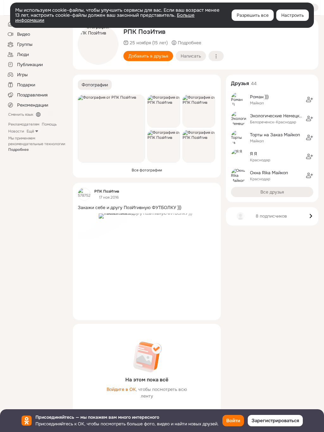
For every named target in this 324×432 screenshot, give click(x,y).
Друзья (240, 83)
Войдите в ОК (121, 389)
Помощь (49, 124)
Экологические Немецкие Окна (283, 116)
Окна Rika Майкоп (269, 173)
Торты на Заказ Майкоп (275, 135)
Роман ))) (259, 97)
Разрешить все (253, 15)
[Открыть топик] (147, 207)
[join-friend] (309, 99)
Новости (16, 131)
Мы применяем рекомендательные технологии (36, 144)
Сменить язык (20, 114)
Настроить (292, 15)
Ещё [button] (30, 131)
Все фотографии (147, 170)
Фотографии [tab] (95, 85)
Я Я (253, 154)
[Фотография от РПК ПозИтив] (98, 44)
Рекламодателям (23, 124)
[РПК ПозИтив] (84, 194)
